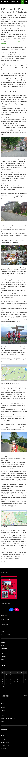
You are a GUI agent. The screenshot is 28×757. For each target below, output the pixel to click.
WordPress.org (4, 748)
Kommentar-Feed (5, 745)
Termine (3, 721)
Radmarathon (4, 651)
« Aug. (2, 686)
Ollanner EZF (4, 648)
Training (3, 659)
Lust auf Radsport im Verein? (8, 718)
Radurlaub (3, 656)
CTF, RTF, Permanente (6, 634)
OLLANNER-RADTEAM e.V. (9, 2)
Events (2, 637)
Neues (2, 645)
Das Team (3, 710)
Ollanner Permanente (6, 713)
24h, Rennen (4, 628)
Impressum (3, 726)
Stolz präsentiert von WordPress (7, 755)
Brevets (2, 631)
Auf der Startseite (5, 619)
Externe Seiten (4, 639)
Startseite (3, 707)
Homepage (3, 642)
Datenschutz (4, 729)
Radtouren (3, 653)
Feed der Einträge (5, 742)
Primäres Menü (26, 2)
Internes (3, 724)
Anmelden (3, 739)
